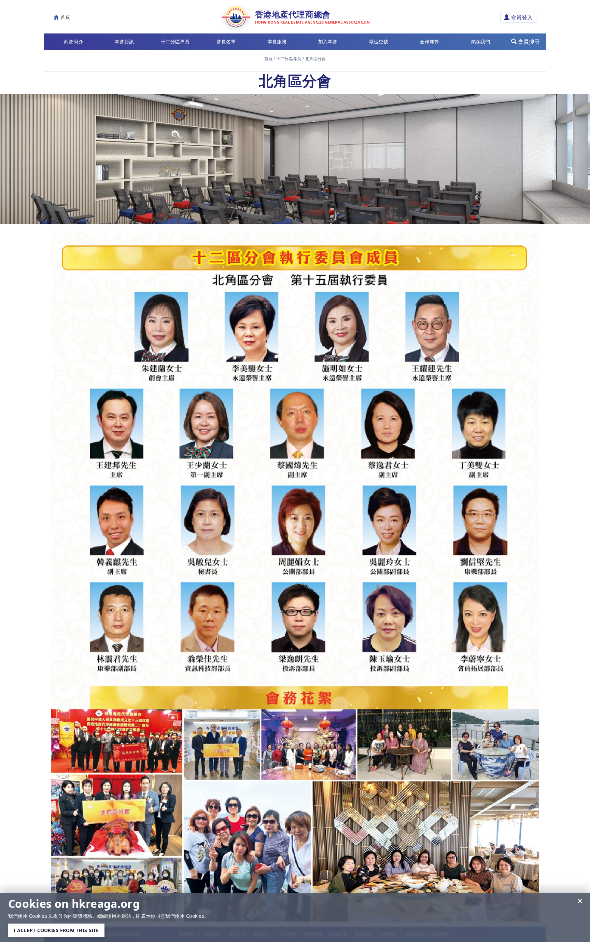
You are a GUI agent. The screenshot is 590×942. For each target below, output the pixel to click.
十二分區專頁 (288, 58)
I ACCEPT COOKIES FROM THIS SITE (56, 930)
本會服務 (277, 41)
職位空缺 (378, 41)
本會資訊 (124, 41)
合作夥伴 (429, 41)
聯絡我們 (480, 41)
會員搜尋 (528, 41)
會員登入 (521, 17)
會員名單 (226, 41)
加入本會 (328, 41)
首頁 (268, 58)
